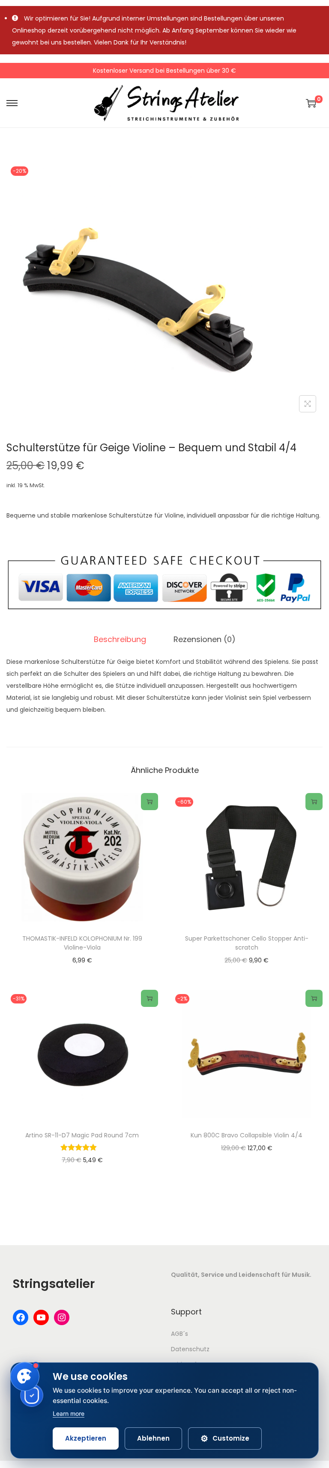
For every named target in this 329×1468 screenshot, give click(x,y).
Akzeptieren (85, 1438)
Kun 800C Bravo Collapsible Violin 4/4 (246, 1135)
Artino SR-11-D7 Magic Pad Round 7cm (82, 1135)
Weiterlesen (149, 801)
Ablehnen (153, 1438)
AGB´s (179, 1333)
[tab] (120, 639)
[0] (311, 103)
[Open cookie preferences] (24, 1376)
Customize (224, 1438)
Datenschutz (190, 1349)
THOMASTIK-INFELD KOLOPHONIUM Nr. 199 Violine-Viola (82, 943)
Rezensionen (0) (204, 639)
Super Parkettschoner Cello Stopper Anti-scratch (246, 943)
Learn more (68, 1413)
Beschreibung (120, 639)
